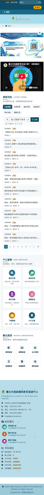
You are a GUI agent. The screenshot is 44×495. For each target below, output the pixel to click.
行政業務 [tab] (8, 107)
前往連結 (39, 57)
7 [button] (29, 247)
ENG (7, 2)
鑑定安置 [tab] (27, 107)
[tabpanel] (22, 183)
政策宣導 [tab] (17, 107)
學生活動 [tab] (8, 112)
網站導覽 (14, 2)
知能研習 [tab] (36, 107)
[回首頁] (22, 19)
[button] (22, 132)
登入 (38, 7)
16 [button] (38, 247)
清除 (36, 120)
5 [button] (21, 247)
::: (3, 26)
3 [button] (13, 247)
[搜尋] (39, 2)
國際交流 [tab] (17, 112)
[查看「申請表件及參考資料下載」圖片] (22, 44)
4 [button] (17, 247)
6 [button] (25, 247)
